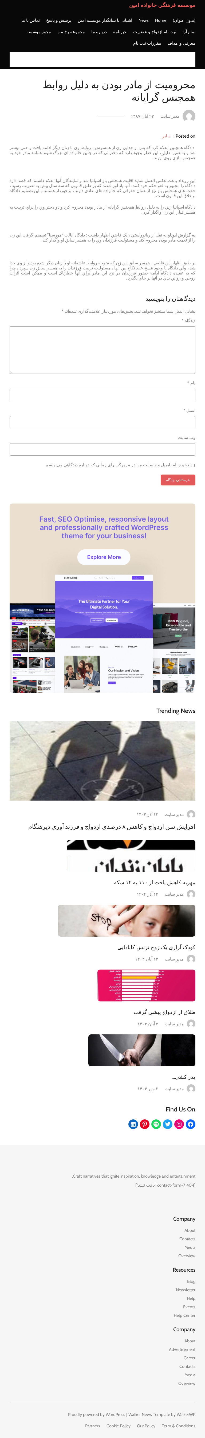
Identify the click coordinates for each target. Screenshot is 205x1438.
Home (160, 20)
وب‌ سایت (186, 437)
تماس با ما (30, 20)
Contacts (187, 1238)
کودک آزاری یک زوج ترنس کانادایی (156, 947)
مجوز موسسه (38, 31)
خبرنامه (120, 31)
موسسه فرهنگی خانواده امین (162, 5)
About (189, 1230)
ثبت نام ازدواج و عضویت (154, 31)
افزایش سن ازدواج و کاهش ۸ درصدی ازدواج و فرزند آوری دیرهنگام (111, 826)
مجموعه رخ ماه (71, 31)
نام (191, 383)
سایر (166, 135)
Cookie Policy (119, 1425)
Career (189, 1357)
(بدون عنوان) (184, 20)
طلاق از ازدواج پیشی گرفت (164, 1012)
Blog (191, 1281)
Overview (186, 1255)
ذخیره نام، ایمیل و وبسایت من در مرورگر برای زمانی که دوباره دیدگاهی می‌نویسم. (117, 464)
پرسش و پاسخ (58, 20)
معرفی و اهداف (181, 43)
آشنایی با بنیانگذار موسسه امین (105, 20)
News (144, 20)
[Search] (15, 59)
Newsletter (185, 1289)
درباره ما (99, 31)
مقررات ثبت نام (147, 43)
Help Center (184, 1315)
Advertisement (182, 1349)
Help (191, 1298)
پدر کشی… (183, 1077)
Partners (92, 1425)
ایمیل (189, 410)
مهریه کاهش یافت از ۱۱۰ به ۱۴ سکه (154, 882)
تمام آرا (189, 31)
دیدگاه (188, 320)
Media (189, 1247)
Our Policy (146, 1425)
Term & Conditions (178, 1425)
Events (189, 1306)
